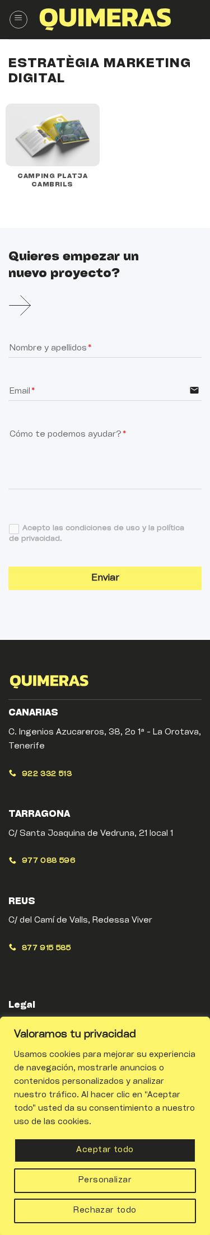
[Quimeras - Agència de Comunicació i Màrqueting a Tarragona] (105, 20)
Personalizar (105, 1180)
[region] (105, 1126)
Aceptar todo (104, 1150)
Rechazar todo (104, 1210)
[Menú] (18, 20)
